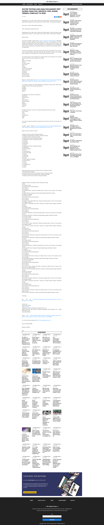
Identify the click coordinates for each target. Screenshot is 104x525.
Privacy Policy (41, 500)
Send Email (27, 306)
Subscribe (52, 519)
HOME (24, 4)
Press (52, 500)
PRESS (35, 4)
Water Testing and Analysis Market (48, 40)
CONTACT (40, 4)
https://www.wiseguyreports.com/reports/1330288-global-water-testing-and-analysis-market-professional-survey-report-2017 (41, 126)
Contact (72, 500)
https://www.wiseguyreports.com (43, 320)
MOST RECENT (30, 4)
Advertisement (62, 500)
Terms (31, 500)
